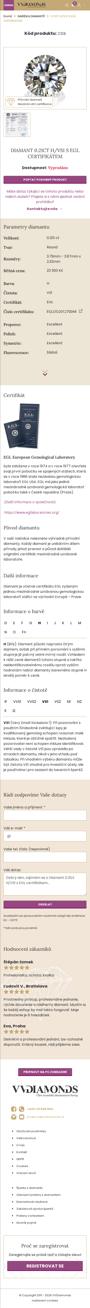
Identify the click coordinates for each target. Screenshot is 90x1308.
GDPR (13, 920)
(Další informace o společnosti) (29, 502)
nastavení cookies (45, 1300)
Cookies (22, 1166)
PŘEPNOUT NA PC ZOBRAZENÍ (45, 1072)
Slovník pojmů (26, 1223)
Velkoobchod (26, 1138)
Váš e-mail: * (14, 828)
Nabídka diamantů (31, 16)
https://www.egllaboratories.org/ (31, 512)
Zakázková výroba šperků (34, 1209)
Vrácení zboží (26, 1173)
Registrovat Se (45, 1266)
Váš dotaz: (12, 870)
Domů (7, 16)
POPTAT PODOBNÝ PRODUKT (45, 180)
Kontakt (21, 1152)
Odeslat (45, 904)
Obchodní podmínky (31, 1131)
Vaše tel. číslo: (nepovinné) (26, 849)
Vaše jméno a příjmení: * (24, 807)
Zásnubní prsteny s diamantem (38, 1195)
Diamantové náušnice (32, 1202)
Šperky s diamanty (29, 1188)
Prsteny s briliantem (30, 1216)
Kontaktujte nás (42, 208)
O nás (20, 1145)
